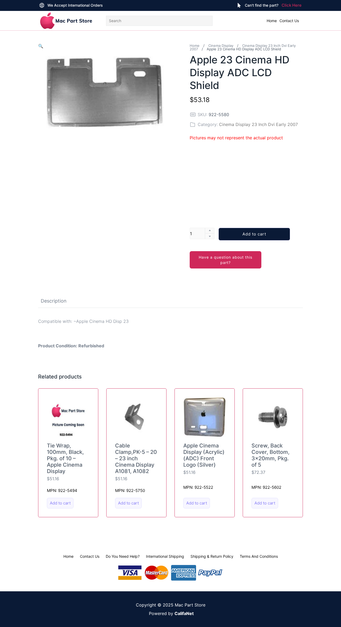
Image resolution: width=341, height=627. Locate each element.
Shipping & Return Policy (211, 556)
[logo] (66, 20)
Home (272, 20)
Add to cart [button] (60, 503)
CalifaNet (184, 613)
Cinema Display (220, 45)
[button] (40, 46)
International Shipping (165, 556)
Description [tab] (54, 301)
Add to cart (254, 234)
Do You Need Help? (123, 556)
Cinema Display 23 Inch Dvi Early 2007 (258, 124)
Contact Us (289, 20)
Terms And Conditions (259, 556)
